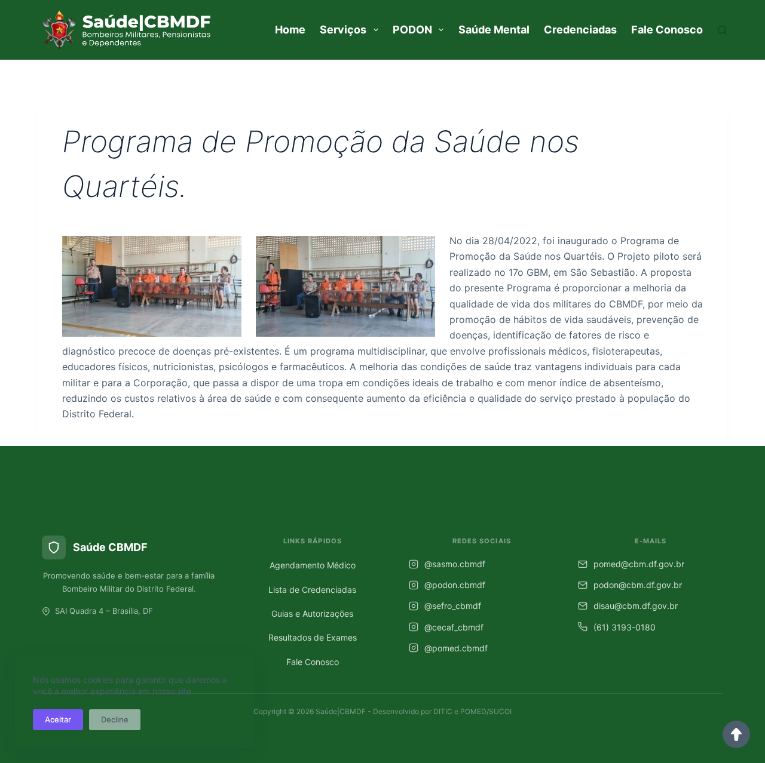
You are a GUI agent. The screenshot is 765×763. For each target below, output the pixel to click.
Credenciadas (580, 29)
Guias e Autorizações (312, 613)
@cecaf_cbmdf (454, 627)
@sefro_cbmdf (452, 606)
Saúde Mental (494, 29)
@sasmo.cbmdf (454, 564)
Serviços (343, 29)
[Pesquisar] (722, 30)
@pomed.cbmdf (456, 648)
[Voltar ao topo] (736, 734)
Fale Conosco (667, 29)
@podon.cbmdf (454, 585)
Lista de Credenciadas (312, 589)
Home (290, 29)
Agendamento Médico (313, 565)
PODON (412, 29)
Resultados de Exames (312, 637)
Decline (114, 719)
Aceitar (58, 719)
